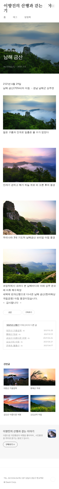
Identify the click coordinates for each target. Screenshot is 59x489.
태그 (15, 17)
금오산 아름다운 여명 (16, 338)
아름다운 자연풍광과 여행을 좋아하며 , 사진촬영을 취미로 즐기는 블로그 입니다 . (23, 436)
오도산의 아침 (13, 341)
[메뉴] (53, 6)
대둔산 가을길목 (14, 330)
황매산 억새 (11, 334)
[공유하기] (14, 312)
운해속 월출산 (13, 345)
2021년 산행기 (13, 325)
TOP (53, 479)
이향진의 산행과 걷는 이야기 (28, 6)
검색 (46, 6)
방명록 (28, 17)
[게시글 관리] (18, 312)
